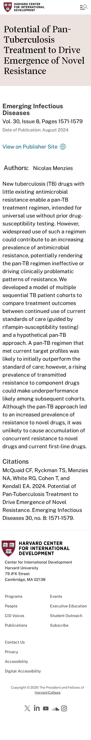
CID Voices (14, 615)
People (11, 606)
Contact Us (15, 642)
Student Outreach (66, 615)
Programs (13, 596)
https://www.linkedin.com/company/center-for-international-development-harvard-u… (37, 708)
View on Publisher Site (30, 146)
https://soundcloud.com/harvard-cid (55, 710)
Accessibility (16, 661)
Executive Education (68, 606)
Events (56, 596)
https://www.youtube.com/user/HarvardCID (46, 708)
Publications (16, 625)
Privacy (11, 652)
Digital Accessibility (23, 671)
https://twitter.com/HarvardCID (28, 709)
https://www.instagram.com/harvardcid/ (64, 709)
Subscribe (59, 625)
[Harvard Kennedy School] (33, 7)
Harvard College (47, 692)
